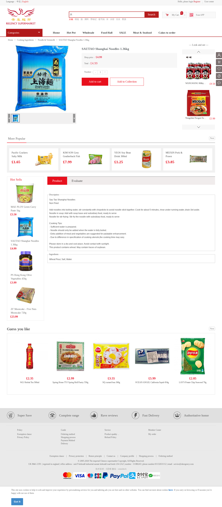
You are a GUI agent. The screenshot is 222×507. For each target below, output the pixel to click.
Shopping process (68, 437)
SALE (122, 32)
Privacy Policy (23, 437)
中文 (19, 1)
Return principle (95, 456)
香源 (124, 19)
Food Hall (106, 32)
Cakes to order (167, 32)
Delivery (64, 443)
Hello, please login (185, 1)
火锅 (71, 19)
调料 (86, 19)
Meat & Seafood (142, 32)
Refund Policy (110, 437)
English (25, 1)
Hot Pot (71, 32)
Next (212, 138)
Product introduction (57, 182)
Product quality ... (112, 434)
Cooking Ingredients (25, 40)
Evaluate (77, 180)
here (171, 490)
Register (197, 1)
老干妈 (101, 19)
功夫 (118, 19)
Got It (17, 501)
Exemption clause (24, 434)
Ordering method (68, 434)
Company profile (127, 456)
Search (151, 14)
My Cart (175, 15)
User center (209, 1)
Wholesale (88, 32)
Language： (11, 1)
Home (56, 32)
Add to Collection (127, 81)
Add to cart (95, 81)
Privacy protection (76, 456)
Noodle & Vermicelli (46, 40)
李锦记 (93, 19)
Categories (13, 32)
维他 (77, 19)
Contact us (111, 456)
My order (152, 434)
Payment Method (68, 440)
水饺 (112, 19)
